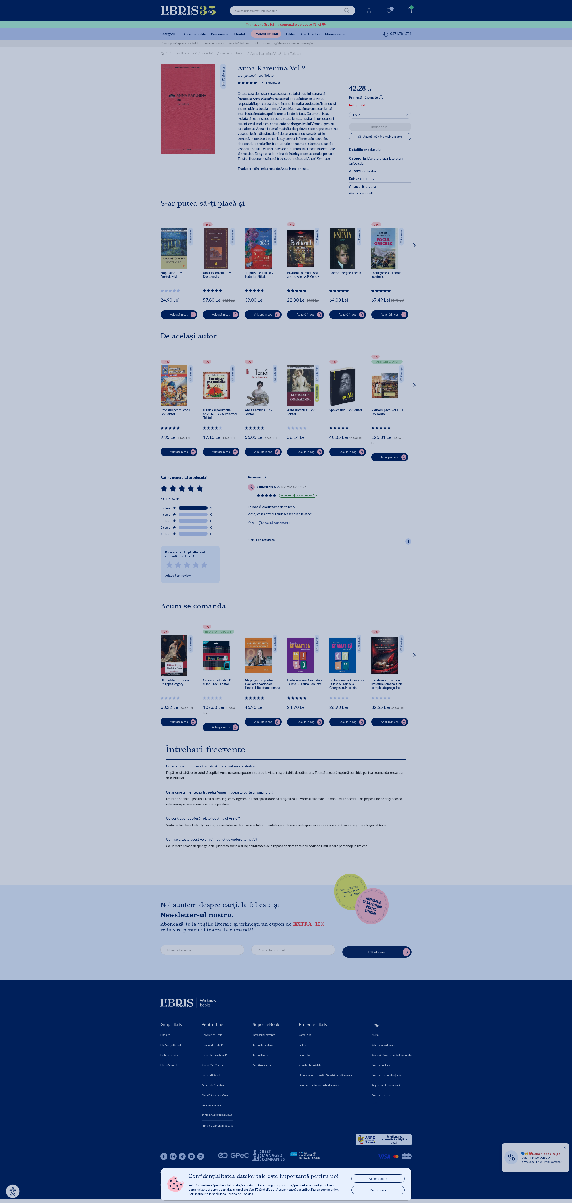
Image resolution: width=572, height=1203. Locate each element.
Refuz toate (378, 1190)
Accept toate (378, 1178)
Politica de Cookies (240, 1194)
